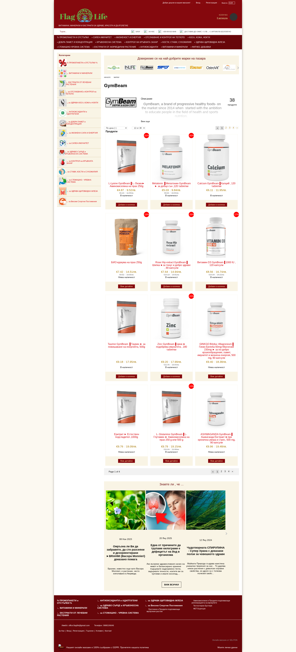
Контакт (108, 631)
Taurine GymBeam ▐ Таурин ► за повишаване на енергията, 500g (126, 345)
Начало (107, 77)
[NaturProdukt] (229, 68)
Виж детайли (126, 286)
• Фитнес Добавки (201, 47)
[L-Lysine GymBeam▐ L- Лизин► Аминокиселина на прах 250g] (126, 157)
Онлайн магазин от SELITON (224, 640)
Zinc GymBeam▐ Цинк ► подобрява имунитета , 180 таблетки (171, 347)
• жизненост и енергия (128, 37)
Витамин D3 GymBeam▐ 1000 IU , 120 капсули (216, 263)
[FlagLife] (113, 68)
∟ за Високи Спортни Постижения (164, 605)
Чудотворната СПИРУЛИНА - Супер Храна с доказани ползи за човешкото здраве (206, 551)
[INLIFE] (130, 68)
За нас (151, 32)
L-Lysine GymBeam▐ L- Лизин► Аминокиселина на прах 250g (126, 184)
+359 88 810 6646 (169, 32)
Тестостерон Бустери (202, 606)
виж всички (171, 584)
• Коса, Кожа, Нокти (199, 37)
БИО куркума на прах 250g (126, 262)
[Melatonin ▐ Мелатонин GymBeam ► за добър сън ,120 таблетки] (171, 157)
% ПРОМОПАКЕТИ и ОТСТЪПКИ (73, 37)
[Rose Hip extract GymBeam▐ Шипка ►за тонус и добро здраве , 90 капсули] (171, 236)
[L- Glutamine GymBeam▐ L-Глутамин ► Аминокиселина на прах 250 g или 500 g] (171, 408)
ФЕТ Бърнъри (199, 609)
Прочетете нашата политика (134, 647)
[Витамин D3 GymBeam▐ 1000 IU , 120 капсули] (216, 236)
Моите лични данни (227, 647)
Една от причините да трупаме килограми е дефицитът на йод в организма (166, 550)
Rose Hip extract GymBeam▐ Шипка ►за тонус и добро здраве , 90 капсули (171, 265)
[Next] (237, 67)
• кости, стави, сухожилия (176, 42)
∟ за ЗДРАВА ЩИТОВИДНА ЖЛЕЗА (164, 600)
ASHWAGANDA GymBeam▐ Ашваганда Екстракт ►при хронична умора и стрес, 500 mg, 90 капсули (216, 438)
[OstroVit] (212, 68)
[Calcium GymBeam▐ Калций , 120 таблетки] (216, 157)
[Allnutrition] (179, 68)
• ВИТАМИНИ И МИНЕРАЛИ (174, 47)
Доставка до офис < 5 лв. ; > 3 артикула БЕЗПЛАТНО (207, 32)
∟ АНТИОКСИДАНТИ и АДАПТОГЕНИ (117, 600)
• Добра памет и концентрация (74, 42)
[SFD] (163, 68)
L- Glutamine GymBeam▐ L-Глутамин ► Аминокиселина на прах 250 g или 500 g (171, 437)
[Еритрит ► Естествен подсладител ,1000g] (126, 408)
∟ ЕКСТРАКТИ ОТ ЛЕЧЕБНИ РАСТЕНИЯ (72, 614)
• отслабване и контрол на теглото (164, 37)
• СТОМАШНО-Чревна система (73, 47)
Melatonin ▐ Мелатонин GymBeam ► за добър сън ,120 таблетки (171, 184)
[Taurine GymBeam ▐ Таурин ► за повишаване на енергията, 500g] (126, 318)
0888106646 (108, 625)
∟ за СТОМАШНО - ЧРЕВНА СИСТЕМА (118, 613)
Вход (198, 3)
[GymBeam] (146, 68)
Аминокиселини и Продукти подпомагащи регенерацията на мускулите (211, 602)
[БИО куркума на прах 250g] (126, 236)
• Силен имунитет (102, 37)
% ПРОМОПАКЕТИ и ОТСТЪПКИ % (67, 601)
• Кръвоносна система (108, 42)
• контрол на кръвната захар (141, 42)
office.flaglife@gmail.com (79, 625)
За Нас (62, 631)
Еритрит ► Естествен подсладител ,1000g (126, 435)
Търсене (90, 631)
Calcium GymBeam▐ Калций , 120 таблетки (216, 184)
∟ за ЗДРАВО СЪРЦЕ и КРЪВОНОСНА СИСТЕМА (118, 606)
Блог (138, 32)
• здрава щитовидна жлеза (209, 42)
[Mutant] (196, 68)
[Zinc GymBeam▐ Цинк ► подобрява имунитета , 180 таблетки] (171, 318)
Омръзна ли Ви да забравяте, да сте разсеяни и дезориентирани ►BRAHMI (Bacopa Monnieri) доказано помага (125, 553)
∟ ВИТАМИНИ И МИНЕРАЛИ (72, 608)
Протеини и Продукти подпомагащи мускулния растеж (163, 610)
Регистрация (211, 3)
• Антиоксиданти (148, 47)
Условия (99, 631)
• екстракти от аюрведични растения (114, 47)
